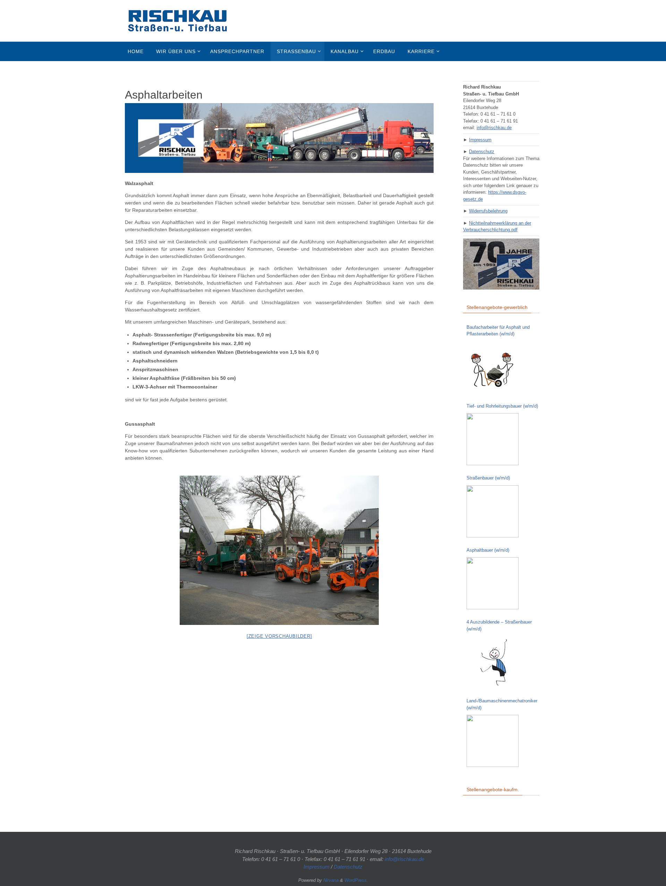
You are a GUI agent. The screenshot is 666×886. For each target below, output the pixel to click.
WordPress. (356, 880)
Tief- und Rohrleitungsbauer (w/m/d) (502, 406)
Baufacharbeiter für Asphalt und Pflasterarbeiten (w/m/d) (498, 331)
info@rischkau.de (494, 127)
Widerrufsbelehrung (488, 211)
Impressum (480, 139)
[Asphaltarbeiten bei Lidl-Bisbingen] (279, 550)
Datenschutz (481, 151)
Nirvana (331, 880)
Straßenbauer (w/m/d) (488, 477)
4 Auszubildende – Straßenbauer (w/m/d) (499, 625)
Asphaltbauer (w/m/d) (488, 550)
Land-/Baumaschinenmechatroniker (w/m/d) (502, 704)
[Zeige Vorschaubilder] (279, 636)
